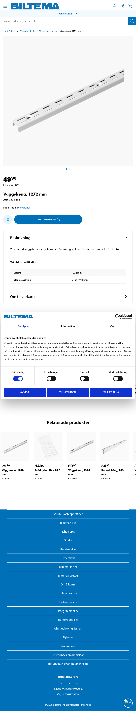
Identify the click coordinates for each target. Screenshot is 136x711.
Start (5, 31)
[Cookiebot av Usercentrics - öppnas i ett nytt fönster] (117, 316)
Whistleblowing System (68, 628)
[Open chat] (128, 703)
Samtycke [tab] (23, 326)
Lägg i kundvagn (46, 219)
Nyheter (68, 637)
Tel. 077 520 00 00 (68, 683)
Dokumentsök (68, 602)
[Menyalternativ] (5, 6)
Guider (68, 540)
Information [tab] (68, 326)
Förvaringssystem (48, 31)
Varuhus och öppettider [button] (68, 514)
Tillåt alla (111, 392)
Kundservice (68, 549)
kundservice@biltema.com (68, 688)
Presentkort (68, 558)
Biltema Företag (68, 575)
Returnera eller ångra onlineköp (68, 664)
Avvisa (24, 392)
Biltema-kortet (68, 567)
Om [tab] (112, 326)
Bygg (13, 31)
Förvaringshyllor (28, 31)
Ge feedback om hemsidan (68, 655)
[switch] (51, 378)
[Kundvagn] (130, 6)
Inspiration (68, 646)
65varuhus (24, 207)
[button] (68, 13)
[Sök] (132, 21)
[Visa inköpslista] (122, 6)
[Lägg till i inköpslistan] (8, 219)
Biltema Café (68, 523)
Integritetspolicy (68, 611)
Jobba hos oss (68, 593)
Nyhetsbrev (68, 531)
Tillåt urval (68, 392)
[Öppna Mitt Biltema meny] (114, 6)
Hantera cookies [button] (68, 620)
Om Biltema (68, 584)
